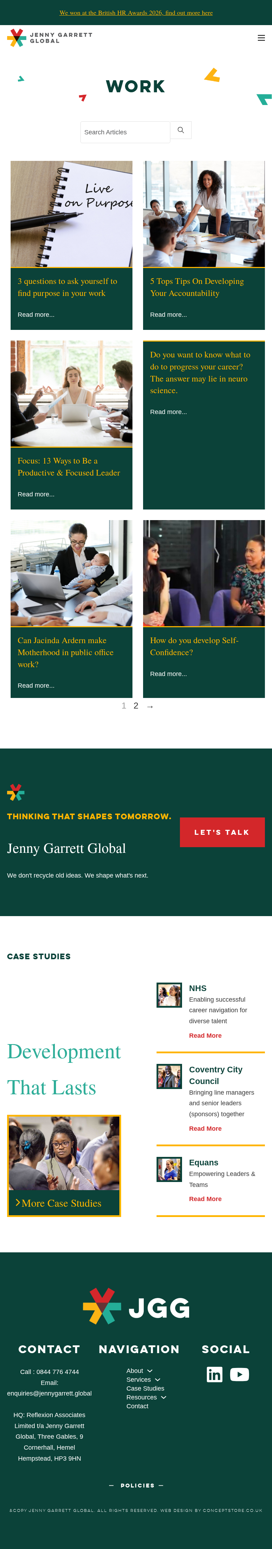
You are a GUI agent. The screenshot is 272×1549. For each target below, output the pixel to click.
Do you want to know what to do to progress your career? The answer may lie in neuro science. (200, 372)
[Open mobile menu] (261, 38)
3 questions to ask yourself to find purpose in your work (67, 286)
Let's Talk (222, 832)
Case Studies (145, 1388)
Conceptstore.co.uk (233, 1510)
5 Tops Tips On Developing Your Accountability (197, 286)
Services (138, 1379)
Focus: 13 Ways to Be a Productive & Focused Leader (69, 466)
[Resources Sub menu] (163, 1397)
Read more (33, 314)
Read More (205, 1035)
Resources (141, 1397)
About (134, 1370)
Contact (137, 1406)
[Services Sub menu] (157, 1379)
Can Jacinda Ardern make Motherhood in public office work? (66, 651)
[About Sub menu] (150, 1371)
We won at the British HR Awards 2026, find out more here (136, 12)
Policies (138, 1485)
